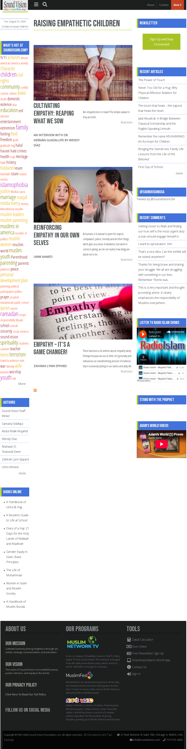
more (22, 473)
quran (4, 307)
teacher (15, 349)
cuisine (4, 93)
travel (3, 360)
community (10, 86)
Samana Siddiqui (12, 424)
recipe (22, 314)
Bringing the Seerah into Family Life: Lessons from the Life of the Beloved (161, 154)
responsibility (7, 319)
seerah (14, 325)
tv (8, 360)
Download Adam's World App (150, 660)
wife (18, 365)
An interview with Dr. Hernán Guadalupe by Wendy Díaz (57, 140)
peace (15, 269)
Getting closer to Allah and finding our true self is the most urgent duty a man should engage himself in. (161, 231)
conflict (24, 87)
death (3, 98)
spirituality (9, 342)
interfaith (5, 173)
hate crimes (18, 151)
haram (5, 151)
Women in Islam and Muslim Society (16, 588)
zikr (14, 378)
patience (5, 269)
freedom (6, 139)
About (150, 5)
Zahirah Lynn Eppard (50, 366)
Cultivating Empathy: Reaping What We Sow (54, 113)
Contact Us (138, 667)
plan (24, 280)
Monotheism (7, 208)
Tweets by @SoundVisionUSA (156, 199)
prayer (4, 297)
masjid (22, 197)
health (4, 156)
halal (19, 145)
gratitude (5, 145)
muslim (19, 208)
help (12, 156)
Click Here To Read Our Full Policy (25, 694)
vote (22, 360)
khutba (14, 191)
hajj (13, 145)
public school (21, 302)
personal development (10, 277)
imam (18, 168)
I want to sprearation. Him (155, 244)
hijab (3, 162)
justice (5, 191)
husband (7, 167)
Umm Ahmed (43, 257)
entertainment (10, 121)
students (24, 343)
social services (21, 331)
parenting (8, 262)
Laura (22, 191)
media (5, 203)
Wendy (10, 366)
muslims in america (9, 229)
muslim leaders (12, 214)
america (15, 63)
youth (6, 377)
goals (16, 139)
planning (5, 286)
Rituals (19, 319)
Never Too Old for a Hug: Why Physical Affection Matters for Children (157, 93)
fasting (5, 134)
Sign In (136, 674)
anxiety (24, 63)
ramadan (9, 313)
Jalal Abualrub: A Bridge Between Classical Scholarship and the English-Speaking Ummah (159, 123)
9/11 (3, 57)
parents (23, 263)
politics (18, 291)
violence (14, 360)
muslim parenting (14, 220)
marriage (8, 197)
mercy (15, 203)
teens (4, 354)
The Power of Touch (151, 80)
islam (15, 174)
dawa (21, 92)
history (11, 162)
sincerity (6, 331)
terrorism (17, 354)
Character (7, 68)
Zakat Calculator (142, 640)
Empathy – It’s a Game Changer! (52, 348)
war (3, 366)
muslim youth (11, 253)
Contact (164, 5)
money (24, 203)
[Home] (15, 6)
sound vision (9, 337)
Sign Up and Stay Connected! (161, 41)
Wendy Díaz (9, 439)
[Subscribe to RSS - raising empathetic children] (35, 391)
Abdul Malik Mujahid (15, 431)
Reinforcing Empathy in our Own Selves (56, 235)
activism (13, 57)
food (14, 133)
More (22, 384)
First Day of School (150, 167)
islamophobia (14, 184)
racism (13, 308)
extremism (7, 128)
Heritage (22, 156)
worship (15, 372)
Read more (126, 122)
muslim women (10, 241)
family (22, 127)
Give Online (139, 647)
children (8, 74)
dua (14, 104)
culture (13, 93)
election (4, 116)
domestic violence (10, 101)
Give (176, 5)
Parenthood (19, 257)
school (4, 325)
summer (4, 348)
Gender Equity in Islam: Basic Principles (16, 557)
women (4, 371)
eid (21, 110)
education (9, 110)
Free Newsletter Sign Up (147, 653)
